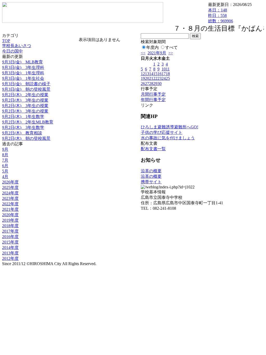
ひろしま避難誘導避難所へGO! (169, 127)
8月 (5, 155)
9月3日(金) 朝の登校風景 (26, 89)
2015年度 (10, 242)
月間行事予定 (153, 94)
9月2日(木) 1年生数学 (23, 116)
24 (164, 78)
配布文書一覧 (153, 149)
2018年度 (10, 225)
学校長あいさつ (16, 45)
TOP (6, 40)
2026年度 (10, 182)
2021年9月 (157, 53)
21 (151, 78)
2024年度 (10, 193)
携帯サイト (151, 182)
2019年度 (10, 220)
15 (155, 73)
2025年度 (10, 187)
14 (151, 73)
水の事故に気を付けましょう (168, 138)
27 (147, 83)
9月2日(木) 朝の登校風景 (26, 138)
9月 (5, 149)
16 (159, 73)
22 (155, 78)
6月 (5, 165)
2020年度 (10, 215)
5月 (5, 171)
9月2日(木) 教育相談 (22, 133)
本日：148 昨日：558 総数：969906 (220, 15)
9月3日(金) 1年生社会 (23, 78)
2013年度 (10, 253)
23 (159, 78)
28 (151, 83)
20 (147, 78)
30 (159, 83)
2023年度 (10, 198)
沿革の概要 (151, 171)
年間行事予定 (153, 99)
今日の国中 (12, 51)
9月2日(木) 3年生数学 (23, 127)
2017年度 (10, 231)
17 (164, 73)
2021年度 (10, 209)
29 (155, 83)
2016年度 (10, 236)
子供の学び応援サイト (161, 132)
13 (147, 73)
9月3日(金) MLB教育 (22, 62)
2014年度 (10, 247)
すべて (171, 47)
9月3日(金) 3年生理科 (23, 67)
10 (164, 69)
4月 (5, 176)
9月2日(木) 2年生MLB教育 (27, 122)
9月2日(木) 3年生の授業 (25, 100)
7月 (5, 160)
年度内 (152, 47)
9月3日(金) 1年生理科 (23, 73)
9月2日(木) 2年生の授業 (25, 95)
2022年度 (10, 204)
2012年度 (10, 258)
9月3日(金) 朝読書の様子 (26, 84)
